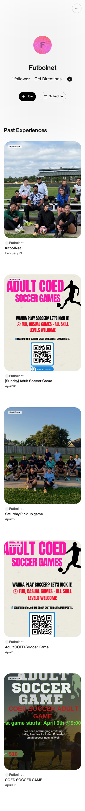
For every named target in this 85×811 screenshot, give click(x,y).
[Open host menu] (76, 8)
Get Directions (48, 79)
